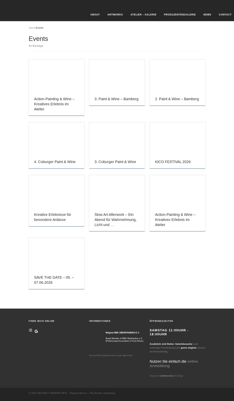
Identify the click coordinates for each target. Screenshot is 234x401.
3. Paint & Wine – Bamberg (116, 99)
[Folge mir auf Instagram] (213, 4)
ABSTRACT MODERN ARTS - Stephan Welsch (62, 393)
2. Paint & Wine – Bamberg (177, 99)
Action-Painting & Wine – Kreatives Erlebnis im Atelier (54, 104)
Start (31, 27)
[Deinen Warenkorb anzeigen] (230, 4)
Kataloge (179, 376)
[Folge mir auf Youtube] (218, 4)
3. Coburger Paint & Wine (115, 162)
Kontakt (129, 355)
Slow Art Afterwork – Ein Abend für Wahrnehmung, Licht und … (116, 220)
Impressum (155, 376)
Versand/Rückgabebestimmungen (106, 355)
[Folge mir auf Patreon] (222, 4)
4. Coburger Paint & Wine (55, 162)
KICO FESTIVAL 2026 (173, 162)
